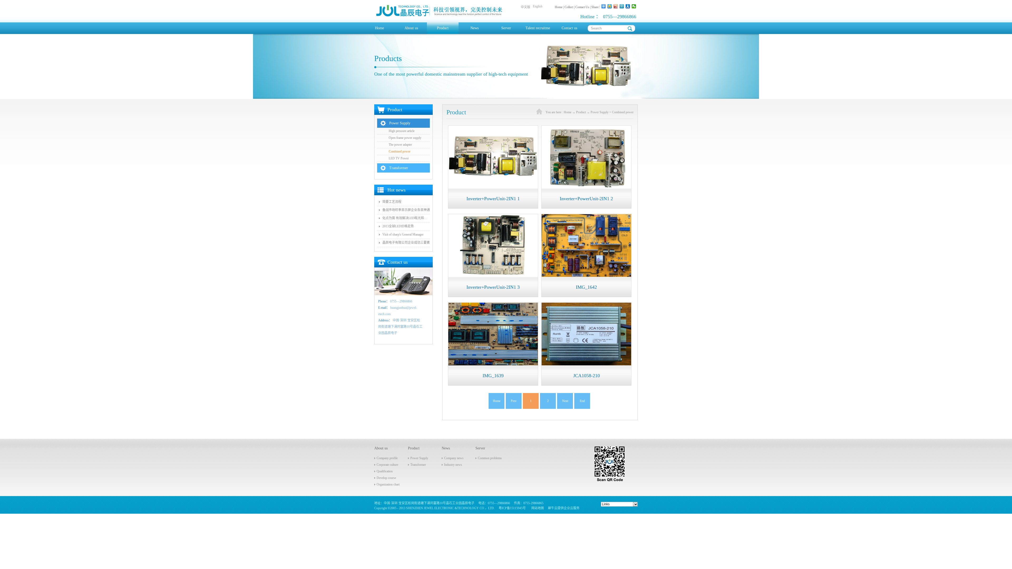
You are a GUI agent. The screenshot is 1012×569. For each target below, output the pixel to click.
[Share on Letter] (634, 6)
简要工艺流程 (391, 202)
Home (379, 28)
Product (581, 112)
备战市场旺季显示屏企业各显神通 (406, 210)
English (537, 6)
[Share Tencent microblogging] (622, 6)
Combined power (623, 112)
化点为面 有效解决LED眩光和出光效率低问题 (406, 218)
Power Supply (600, 112)
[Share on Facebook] (628, 6)
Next (565, 401)
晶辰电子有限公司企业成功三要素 (406, 242)
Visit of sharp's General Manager (403, 234)
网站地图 (537, 508)
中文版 (525, 7)
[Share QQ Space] (609, 6)
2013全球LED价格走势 (398, 226)
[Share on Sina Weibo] (616, 6)
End (582, 401)
